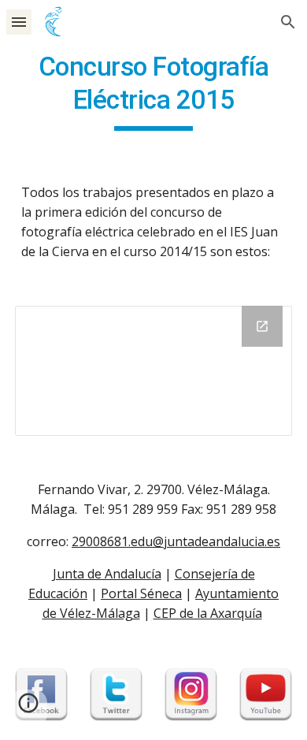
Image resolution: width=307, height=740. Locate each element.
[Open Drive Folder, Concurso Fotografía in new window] (262, 326)
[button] (19, 21)
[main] (153, 90)
